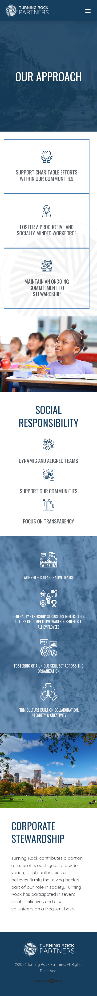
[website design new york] (49, 982)
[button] (88, 10)
